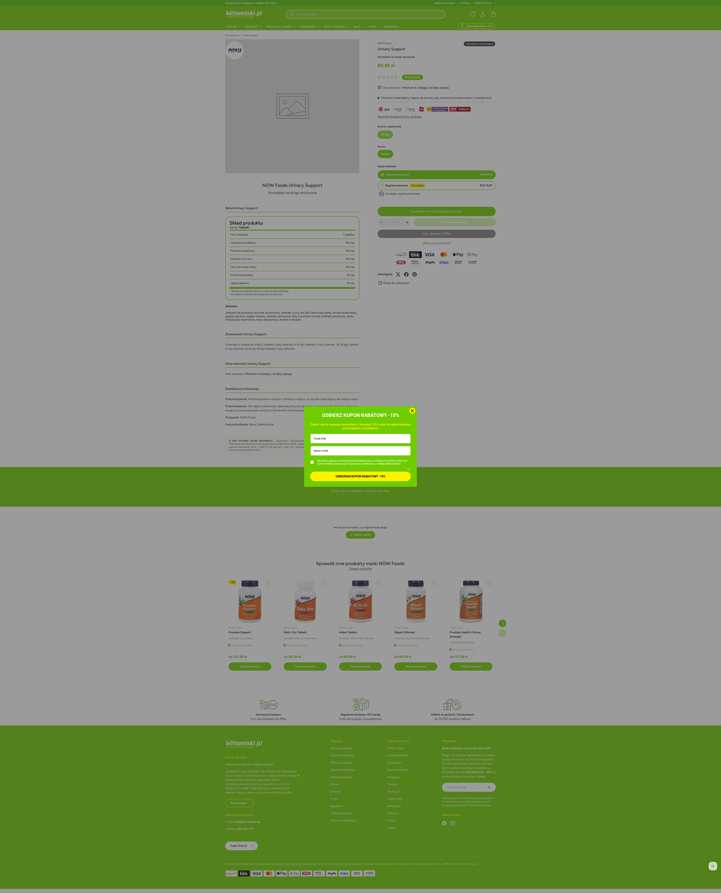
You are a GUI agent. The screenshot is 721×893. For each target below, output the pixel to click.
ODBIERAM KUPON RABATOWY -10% (361, 476)
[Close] (412, 410)
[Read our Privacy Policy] (408, 469)
